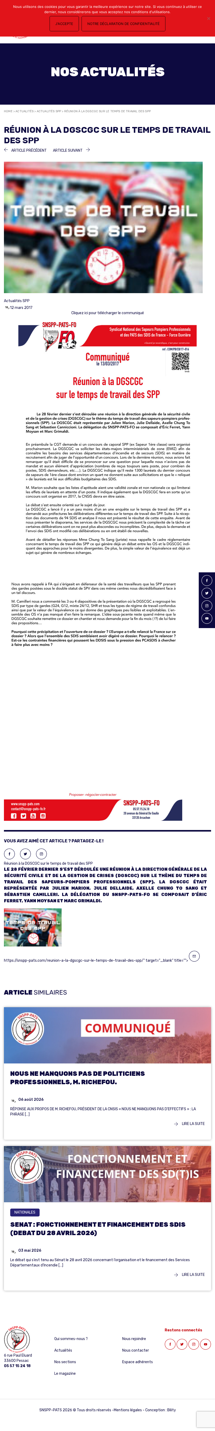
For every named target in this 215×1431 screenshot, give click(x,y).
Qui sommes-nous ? (71, 1339)
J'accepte (64, 24)
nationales (24, 1212)
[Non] (208, 18)
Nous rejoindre (134, 1339)
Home (8, 111)
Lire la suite (193, 1124)
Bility (171, 1410)
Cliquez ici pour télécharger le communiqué (107, 313)
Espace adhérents (137, 1362)
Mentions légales (128, 1410)
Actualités (24, 111)
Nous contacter (135, 1350)
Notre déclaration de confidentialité (123, 24)
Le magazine (65, 1373)
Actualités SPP (49, 111)
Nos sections (65, 1362)
